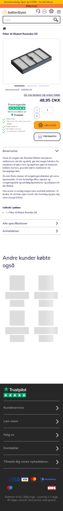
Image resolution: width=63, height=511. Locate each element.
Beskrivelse (10, 151)
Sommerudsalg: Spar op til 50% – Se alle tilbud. (28, 2)
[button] (18, 85)
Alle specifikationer (15, 223)
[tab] (31, 151)
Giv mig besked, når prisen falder (42, 95)
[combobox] (31, 19)
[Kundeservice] (38, 12)
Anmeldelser (11, 231)
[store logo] (14, 12)
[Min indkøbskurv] (51, 11)
